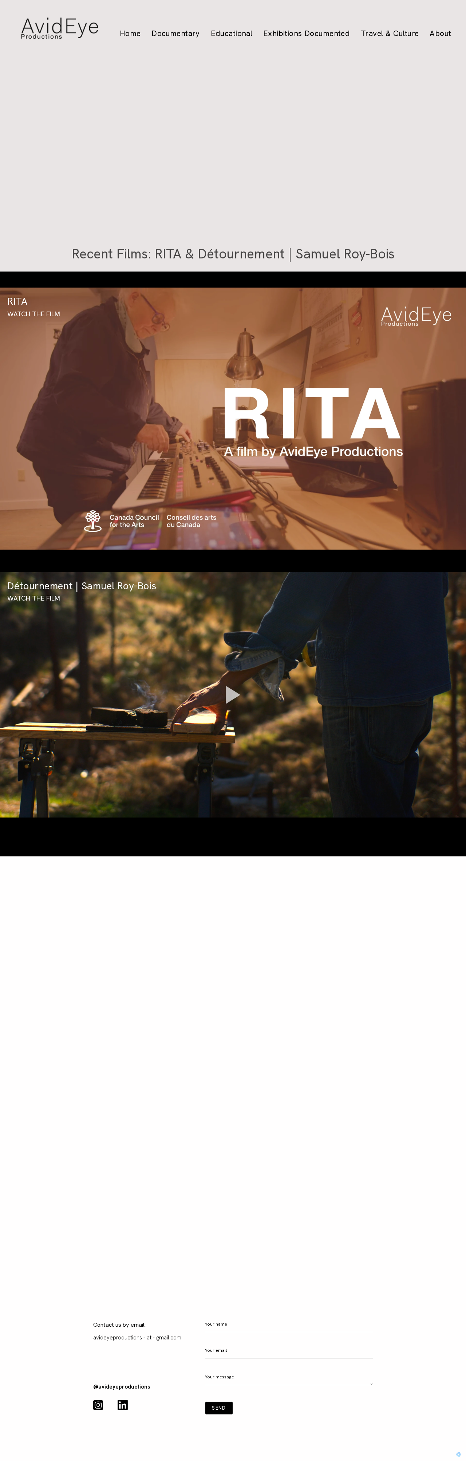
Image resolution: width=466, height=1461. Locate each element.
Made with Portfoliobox (431, 1454)
